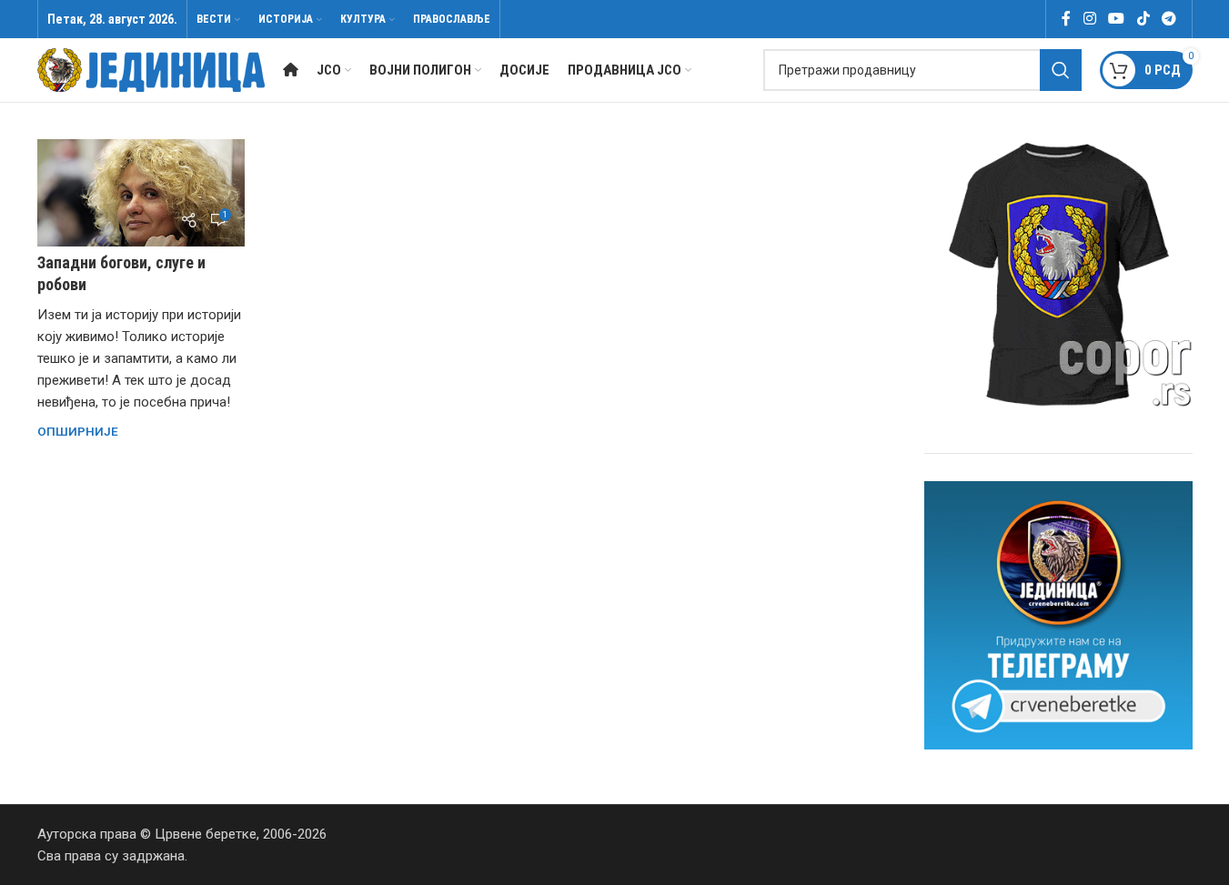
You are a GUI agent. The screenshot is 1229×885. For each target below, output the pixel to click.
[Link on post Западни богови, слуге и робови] (141, 192)
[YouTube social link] (1117, 19)
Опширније (77, 431)
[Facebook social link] (1066, 19)
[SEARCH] (1061, 70)
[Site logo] (151, 69)
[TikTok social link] (1143, 19)
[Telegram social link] (1168, 19)
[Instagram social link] (1089, 19)
